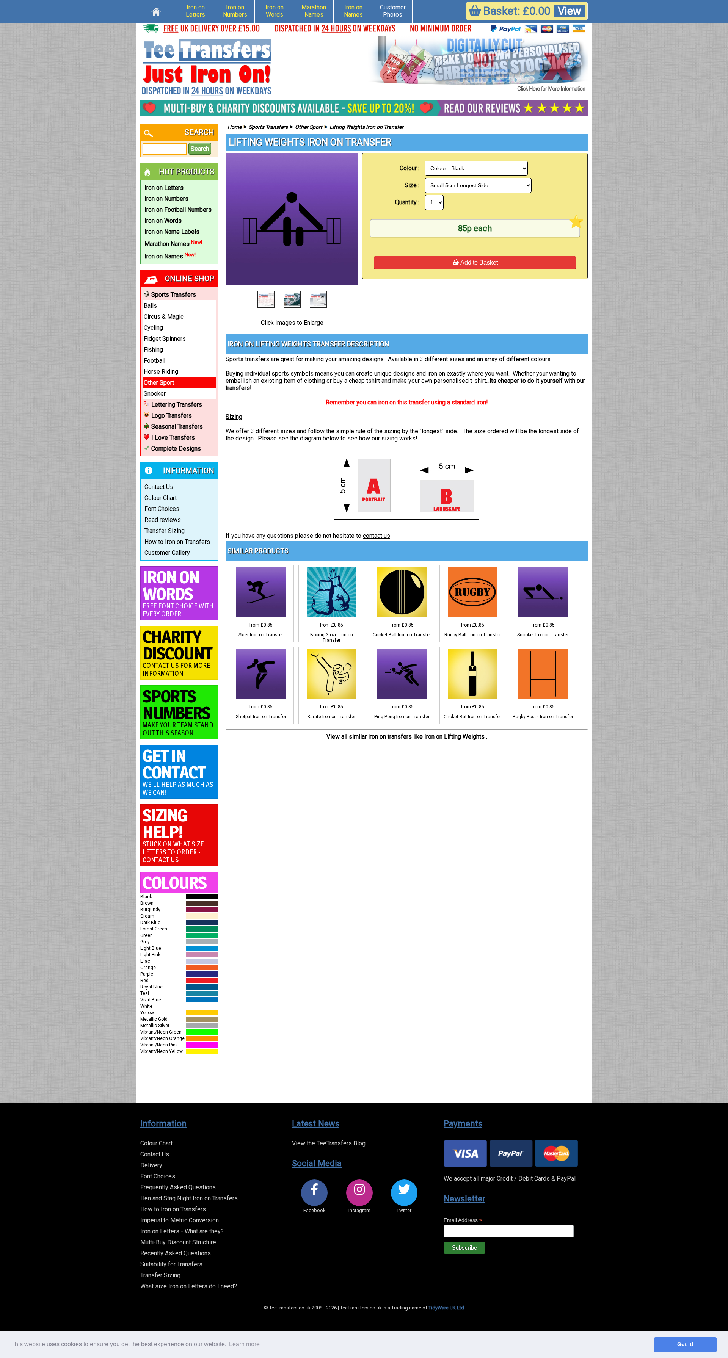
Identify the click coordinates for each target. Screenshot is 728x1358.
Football (154, 360)
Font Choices (161, 508)
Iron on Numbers (235, 11)
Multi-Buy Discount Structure (178, 1242)
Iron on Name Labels (171, 231)
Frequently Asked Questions (178, 1187)
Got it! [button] (685, 1344)
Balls (150, 305)
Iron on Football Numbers (178, 209)
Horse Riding (161, 371)
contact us (376, 535)
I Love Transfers (173, 437)
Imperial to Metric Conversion (179, 1220)
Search (200, 148)
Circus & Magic (164, 316)
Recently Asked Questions (175, 1253)
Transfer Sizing (164, 530)
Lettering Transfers (176, 404)
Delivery (151, 1165)
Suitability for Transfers (171, 1264)
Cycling (153, 327)
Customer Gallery (167, 552)
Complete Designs (176, 448)
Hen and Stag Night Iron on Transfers (189, 1198)
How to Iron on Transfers (177, 541)
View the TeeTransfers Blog (329, 1143)
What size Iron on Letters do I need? (188, 1286)
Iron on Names (353, 11)
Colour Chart (160, 497)
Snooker (155, 393)
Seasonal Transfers (177, 426)
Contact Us (158, 486)
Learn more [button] (244, 1344)
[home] (156, 10)
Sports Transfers (173, 294)
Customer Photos (393, 11)
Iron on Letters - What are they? (182, 1231)
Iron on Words (274, 11)
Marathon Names (313, 11)
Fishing (153, 349)
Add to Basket (478, 262)
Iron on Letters (195, 11)
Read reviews (162, 519)
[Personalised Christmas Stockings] (478, 64)
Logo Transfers (171, 415)
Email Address (463, 1220)
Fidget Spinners (165, 338)
